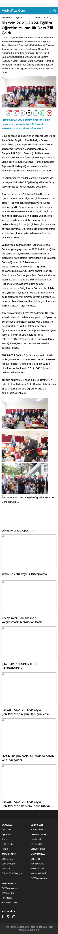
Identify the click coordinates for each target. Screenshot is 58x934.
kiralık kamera (47, 815)
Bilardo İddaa (37, 844)
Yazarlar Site (8, 893)
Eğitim (19, 18)
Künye (5, 839)
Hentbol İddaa (37, 839)
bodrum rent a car (10, 815)
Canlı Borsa (7, 859)
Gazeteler (35, 859)
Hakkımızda (7, 844)
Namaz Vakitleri (38, 873)
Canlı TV (6, 869)
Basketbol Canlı (9, 903)
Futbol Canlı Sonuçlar (12, 873)
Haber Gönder (37, 869)
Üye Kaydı (6, 834)
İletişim (5, 849)
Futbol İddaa (37, 830)
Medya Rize (7, 18)
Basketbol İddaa (38, 834)
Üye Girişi (6, 830)
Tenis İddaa (7, 898)
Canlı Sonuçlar (8, 864)
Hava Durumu (37, 864)
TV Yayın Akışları (39, 878)
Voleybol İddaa (38, 849)
